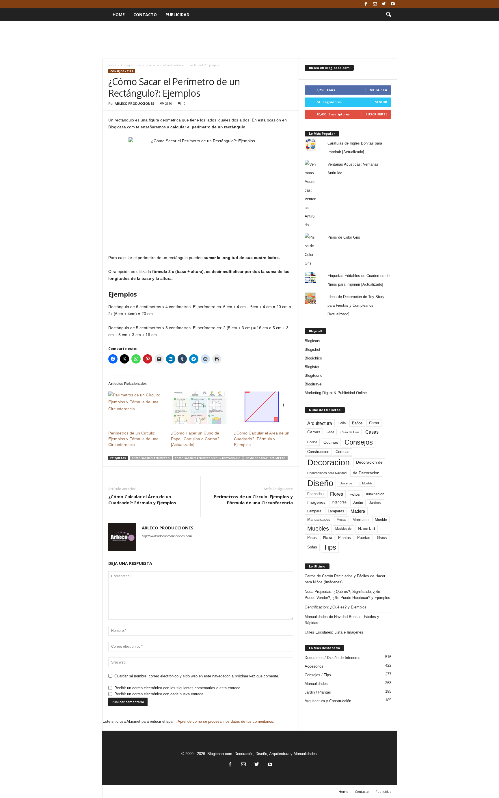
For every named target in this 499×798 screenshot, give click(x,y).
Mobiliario (360, 520)
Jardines (375, 502)
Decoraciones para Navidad (327, 473)
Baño (342, 423)
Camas (313, 432)
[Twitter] (383, 4)
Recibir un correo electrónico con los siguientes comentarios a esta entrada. (177, 688)
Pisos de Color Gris (343, 237)
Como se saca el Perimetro (265, 458)
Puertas (363, 538)
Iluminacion (375, 494)
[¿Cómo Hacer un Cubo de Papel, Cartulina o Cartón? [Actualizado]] (199, 407)
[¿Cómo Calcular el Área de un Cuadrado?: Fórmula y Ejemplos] (262, 407)
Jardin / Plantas (318, 692)
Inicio (112, 65)
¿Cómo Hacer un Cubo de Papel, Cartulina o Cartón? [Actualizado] (195, 439)
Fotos (354, 494)
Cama (374, 423)
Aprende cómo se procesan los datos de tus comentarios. (226, 721)
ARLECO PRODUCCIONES (134, 103)
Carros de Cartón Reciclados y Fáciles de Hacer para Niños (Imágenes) (345, 579)
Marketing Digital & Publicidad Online (336, 393)
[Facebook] (365, 4)
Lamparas (336, 511)
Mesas (341, 519)
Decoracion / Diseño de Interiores (332, 657)
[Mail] (374, 4)
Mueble (381, 520)
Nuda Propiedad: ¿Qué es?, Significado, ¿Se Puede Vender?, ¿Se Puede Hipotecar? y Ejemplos (347, 594)
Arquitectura (319, 423)
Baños (357, 423)
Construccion (318, 452)
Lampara (314, 511)
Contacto (145, 14)
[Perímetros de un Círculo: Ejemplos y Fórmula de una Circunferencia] (136, 407)
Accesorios (314, 666)
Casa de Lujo (349, 432)
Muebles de (343, 528)
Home (119, 14)
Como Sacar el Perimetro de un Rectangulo (208, 458)
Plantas (344, 537)
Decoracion (328, 462)
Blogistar (312, 367)
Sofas (312, 547)
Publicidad (177, 14)
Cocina (312, 442)
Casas (372, 432)
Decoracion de (369, 462)
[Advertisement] (249, 40)
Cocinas (330, 442)
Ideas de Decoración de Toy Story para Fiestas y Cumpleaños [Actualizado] (355, 305)
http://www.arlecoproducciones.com (167, 536)
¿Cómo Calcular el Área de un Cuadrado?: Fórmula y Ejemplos (261, 439)
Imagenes (316, 502)
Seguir (381, 102)
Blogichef (312, 349)
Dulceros (346, 483)
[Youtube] (392, 4)
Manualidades (318, 520)
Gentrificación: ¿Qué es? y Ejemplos (335, 607)
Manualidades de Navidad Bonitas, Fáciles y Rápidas (342, 620)
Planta (327, 537)
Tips (329, 547)
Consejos (359, 442)
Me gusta (378, 90)
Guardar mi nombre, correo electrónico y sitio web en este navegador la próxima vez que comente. (196, 676)
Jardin (358, 503)
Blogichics (313, 358)
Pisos (312, 538)
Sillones (382, 537)
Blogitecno (313, 375)
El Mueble (365, 483)
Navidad (366, 528)
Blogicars (312, 341)
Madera (358, 511)
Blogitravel (313, 384)
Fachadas (315, 494)
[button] (388, 14)
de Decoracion (366, 473)
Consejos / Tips (131, 65)
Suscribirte (376, 114)
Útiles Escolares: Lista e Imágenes (334, 632)
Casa (330, 432)
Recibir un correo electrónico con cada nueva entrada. (159, 694)
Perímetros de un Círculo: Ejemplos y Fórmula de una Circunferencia (133, 439)
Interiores (339, 502)
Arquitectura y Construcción (328, 701)
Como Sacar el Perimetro (151, 458)
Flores (336, 494)
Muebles (318, 528)
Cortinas (342, 452)
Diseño (320, 483)
